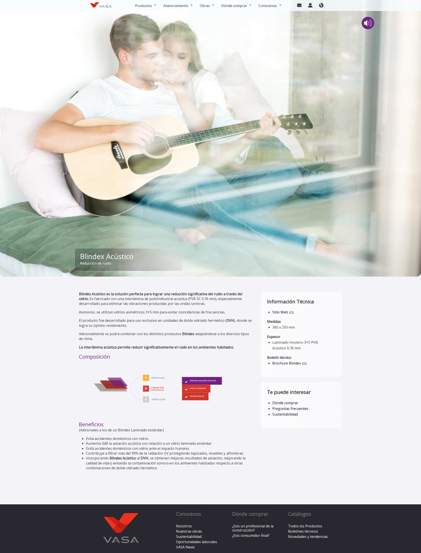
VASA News (185, 547)
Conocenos (268, 5)
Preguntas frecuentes (290, 408)
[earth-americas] (321, 4)
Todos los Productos (305, 526)
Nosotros (184, 526)
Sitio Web (280, 312)
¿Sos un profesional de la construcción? (252, 528)
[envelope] (299, 4)
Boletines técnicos (303, 531)
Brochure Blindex (287, 363)
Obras (205, 5)
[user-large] (310, 4)
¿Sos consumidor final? (250, 535)
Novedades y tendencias (308, 536)
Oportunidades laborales (196, 541)
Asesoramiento (175, 5)
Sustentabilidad (285, 414)
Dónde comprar (234, 5)
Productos (143, 5)
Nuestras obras (189, 531)
